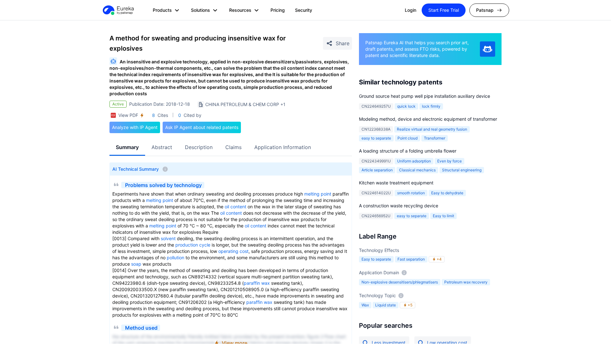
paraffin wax (257, 283)
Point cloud (407, 138)
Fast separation (411, 259)
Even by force (449, 161)
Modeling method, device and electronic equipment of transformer (428, 119)
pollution (175, 257)
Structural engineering (461, 170)
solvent (168, 238)
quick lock (406, 106)
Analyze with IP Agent (135, 127)
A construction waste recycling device (398, 205)
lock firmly (431, 106)
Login (410, 10)
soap (136, 264)
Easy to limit (443, 215)
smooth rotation (411, 192)
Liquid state (385, 305)
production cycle (192, 244)
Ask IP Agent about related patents (201, 127)
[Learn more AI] (487, 49)
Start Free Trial (443, 10)
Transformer (434, 138)
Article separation (377, 170)
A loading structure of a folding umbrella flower (407, 151)
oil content (235, 206)
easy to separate (376, 138)
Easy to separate (376, 259)
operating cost (233, 251)
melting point (317, 194)
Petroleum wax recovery (466, 282)
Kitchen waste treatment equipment (396, 182)
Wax (365, 305)
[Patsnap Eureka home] (118, 10)
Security (303, 10)
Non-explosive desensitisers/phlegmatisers (400, 282)
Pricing (277, 10)
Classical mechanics (417, 170)
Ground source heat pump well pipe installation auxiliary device (424, 96)
